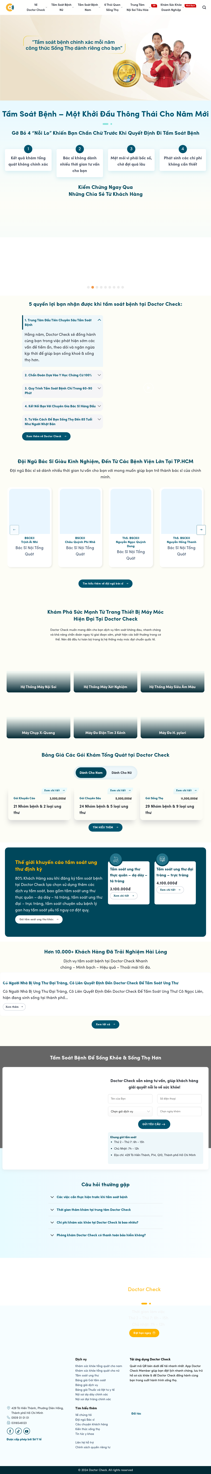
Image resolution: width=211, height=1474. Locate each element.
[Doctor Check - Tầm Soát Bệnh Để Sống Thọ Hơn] (10, 7)
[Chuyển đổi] (99, 320)
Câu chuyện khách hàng (91, 1424)
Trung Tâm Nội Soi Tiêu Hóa (137, 7)
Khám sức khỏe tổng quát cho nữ (97, 1371)
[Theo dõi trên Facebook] (10, 1431)
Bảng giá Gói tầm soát (90, 1380)
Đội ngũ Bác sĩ (84, 1420)
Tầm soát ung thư (87, 1375)
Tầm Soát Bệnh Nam (88, 7)
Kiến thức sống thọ (87, 1429)
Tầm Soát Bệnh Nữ (61, 7)
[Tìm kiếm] (204, 7)
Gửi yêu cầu (151, 1124)
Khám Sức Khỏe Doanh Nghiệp (171, 7)
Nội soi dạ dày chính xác (91, 1394)
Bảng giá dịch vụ (86, 1385)
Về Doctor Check (36, 7)
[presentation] (14, 530)
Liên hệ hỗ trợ (84, 1442)
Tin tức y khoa (84, 1434)
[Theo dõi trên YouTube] (26, 1431)
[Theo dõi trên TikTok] (18, 1431)
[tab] (91, 772)
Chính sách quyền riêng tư (92, 1447)
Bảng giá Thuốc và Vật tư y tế (95, 1390)
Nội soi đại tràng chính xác (93, 1399)
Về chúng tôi (83, 1415)
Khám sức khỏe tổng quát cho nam (98, 1366)
